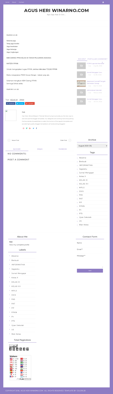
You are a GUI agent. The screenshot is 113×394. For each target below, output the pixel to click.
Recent (82, 59)
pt (80, 210)
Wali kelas (84, 225)
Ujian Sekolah (85, 217)
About (14, 2)
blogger (16, 149)
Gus (23, 112)
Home (7, 2)
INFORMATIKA (86, 165)
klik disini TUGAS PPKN (48, 69)
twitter (21, 103)
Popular (92, 59)
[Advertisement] (92, 40)
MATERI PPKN (12, 64)
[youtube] (103, 2)
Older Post (63, 140)
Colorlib (81, 391)
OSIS (81, 191)
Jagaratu (83, 169)
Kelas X (82, 176)
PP (80, 202)
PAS (81, 195)
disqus (39, 149)
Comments (102, 59)
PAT (81, 199)
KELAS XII (14, 100)
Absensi (82, 158)
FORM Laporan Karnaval (95, 63)
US (80, 221)
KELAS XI (83, 180)
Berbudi (82, 162)
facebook (11, 103)
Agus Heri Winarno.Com (56, 10)
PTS (81, 214)
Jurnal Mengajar (86, 173)
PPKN (21, 100)
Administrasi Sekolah (94, 90)
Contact (21, 2)
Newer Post (15, 140)
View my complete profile (19, 245)
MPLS (82, 188)
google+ (31, 103)
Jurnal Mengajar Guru (94, 72)
